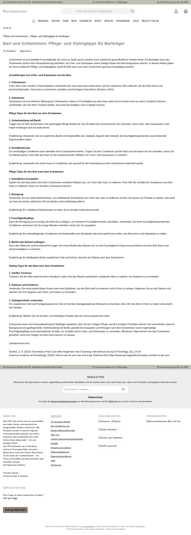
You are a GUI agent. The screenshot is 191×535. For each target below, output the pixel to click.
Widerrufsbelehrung (60, 452)
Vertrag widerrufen (15, 510)
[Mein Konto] (176, 11)
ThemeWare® (119, 529)
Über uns (55, 435)
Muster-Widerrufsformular (63, 430)
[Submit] (123, 389)
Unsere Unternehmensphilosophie (67, 439)
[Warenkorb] (185, 11)
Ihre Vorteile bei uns (60, 426)
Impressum (56, 465)
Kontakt (54, 443)
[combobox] (95, 11)
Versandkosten (88, 526)
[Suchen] (132, 11)
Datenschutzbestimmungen (64, 401)
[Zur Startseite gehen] (15, 11)
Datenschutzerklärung (61, 456)
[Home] (34, 21)
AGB (111, 401)
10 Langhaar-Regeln (60, 422)
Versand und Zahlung (61, 448)
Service (56, 416)
